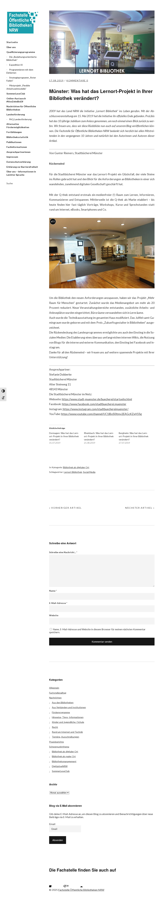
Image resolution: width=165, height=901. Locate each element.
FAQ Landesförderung (20, 119)
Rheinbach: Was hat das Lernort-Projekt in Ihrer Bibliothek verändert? (99, 436)
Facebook (53, 883)
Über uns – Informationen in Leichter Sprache (21, 173)
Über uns (11, 47)
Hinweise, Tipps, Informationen (67, 717)
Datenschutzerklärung (18, 161)
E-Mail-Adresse (58, 603)
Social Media (89, 472)
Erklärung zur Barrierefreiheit (22, 166)
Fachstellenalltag (57, 692)
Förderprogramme (61, 712)
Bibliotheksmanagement (64, 761)
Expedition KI (16, 64)
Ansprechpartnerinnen (18, 152)
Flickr (62, 883)
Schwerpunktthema (59, 746)
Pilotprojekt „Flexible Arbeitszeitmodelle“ (18, 87)
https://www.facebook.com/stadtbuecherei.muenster (94, 404)
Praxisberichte (56, 741)
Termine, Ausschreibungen (65, 736)
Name (53, 590)
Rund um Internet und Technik (67, 732)
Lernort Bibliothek (73, 472)
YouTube (79, 883)
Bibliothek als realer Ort (64, 756)
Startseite (12, 42)
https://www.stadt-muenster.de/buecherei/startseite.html (97, 399)
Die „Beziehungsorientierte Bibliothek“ (21, 58)
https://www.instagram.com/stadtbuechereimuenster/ (95, 409)
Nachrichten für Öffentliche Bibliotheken (21, 108)
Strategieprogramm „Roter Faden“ (21, 79)
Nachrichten (55, 697)
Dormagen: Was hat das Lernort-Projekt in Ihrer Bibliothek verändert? (64, 436)
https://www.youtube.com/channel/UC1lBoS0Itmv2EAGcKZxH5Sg (101, 414)
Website (53, 615)
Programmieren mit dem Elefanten (19, 71)
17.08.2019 (56, 80)
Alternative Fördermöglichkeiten (17, 126)
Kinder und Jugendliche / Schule (68, 722)
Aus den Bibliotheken (62, 702)
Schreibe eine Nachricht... (63, 552)
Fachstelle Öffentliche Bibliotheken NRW (22, 23)
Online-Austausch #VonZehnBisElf (16, 100)
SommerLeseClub (15, 93)
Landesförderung (15, 114)
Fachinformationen (16, 147)
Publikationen (13, 142)
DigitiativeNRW (60, 766)
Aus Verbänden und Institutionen (69, 707)
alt (53, 221)
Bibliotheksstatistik (17, 137)
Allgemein (54, 687)
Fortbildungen (14, 132)
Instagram (70, 883)
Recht (55, 727)
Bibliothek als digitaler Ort (76, 467)
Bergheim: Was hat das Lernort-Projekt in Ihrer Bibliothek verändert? (133, 436)
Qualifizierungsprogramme (20, 52)
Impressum (12, 156)
